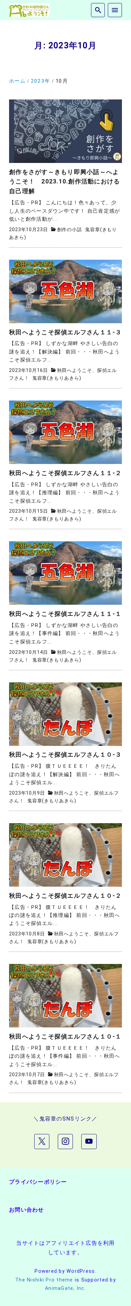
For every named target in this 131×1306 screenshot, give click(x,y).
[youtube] (89, 1141)
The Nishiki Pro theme (44, 1280)
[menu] (115, 10)
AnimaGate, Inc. (65, 1288)
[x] (41, 1141)
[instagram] (65, 1141)
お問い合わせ (26, 1210)
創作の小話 (69, 230)
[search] (98, 10)
